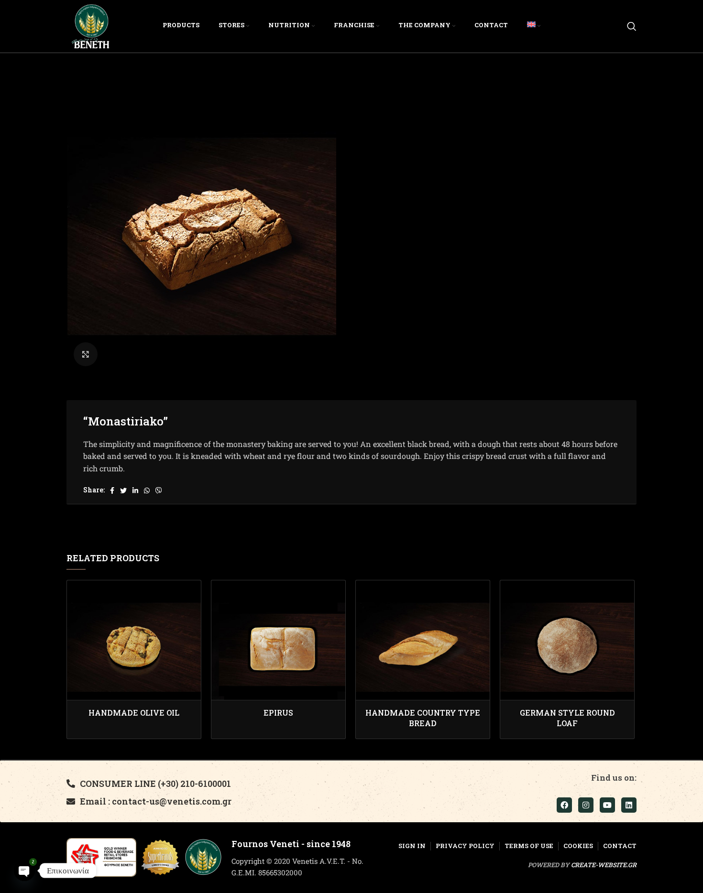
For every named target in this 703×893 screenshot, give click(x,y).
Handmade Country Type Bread (422, 718)
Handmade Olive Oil (133, 713)
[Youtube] (607, 805)
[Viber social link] (159, 490)
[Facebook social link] (112, 490)
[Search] (631, 26)
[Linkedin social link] (135, 490)
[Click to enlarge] (86, 354)
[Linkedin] (629, 805)
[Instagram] (585, 805)
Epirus (278, 713)
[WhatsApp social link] (147, 490)
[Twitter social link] (123, 490)
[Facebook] (564, 805)
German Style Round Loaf (567, 718)
